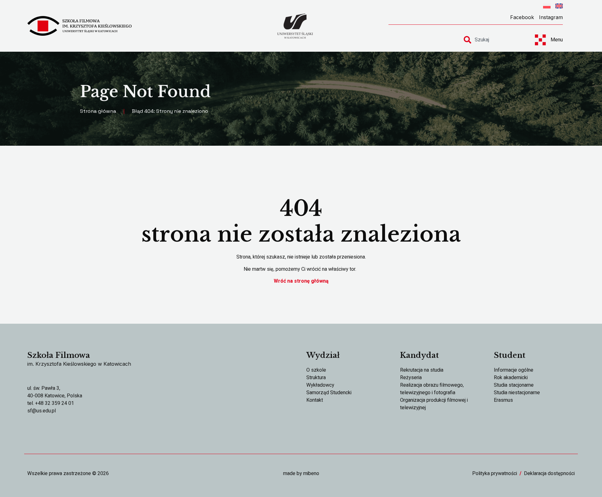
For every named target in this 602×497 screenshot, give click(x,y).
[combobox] (493, 40)
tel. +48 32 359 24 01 (50, 403)
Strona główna (98, 111)
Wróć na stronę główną (301, 281)
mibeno (311, 473)
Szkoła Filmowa (58, 355)
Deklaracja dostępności (549, 473)
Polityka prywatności (494, 473)
